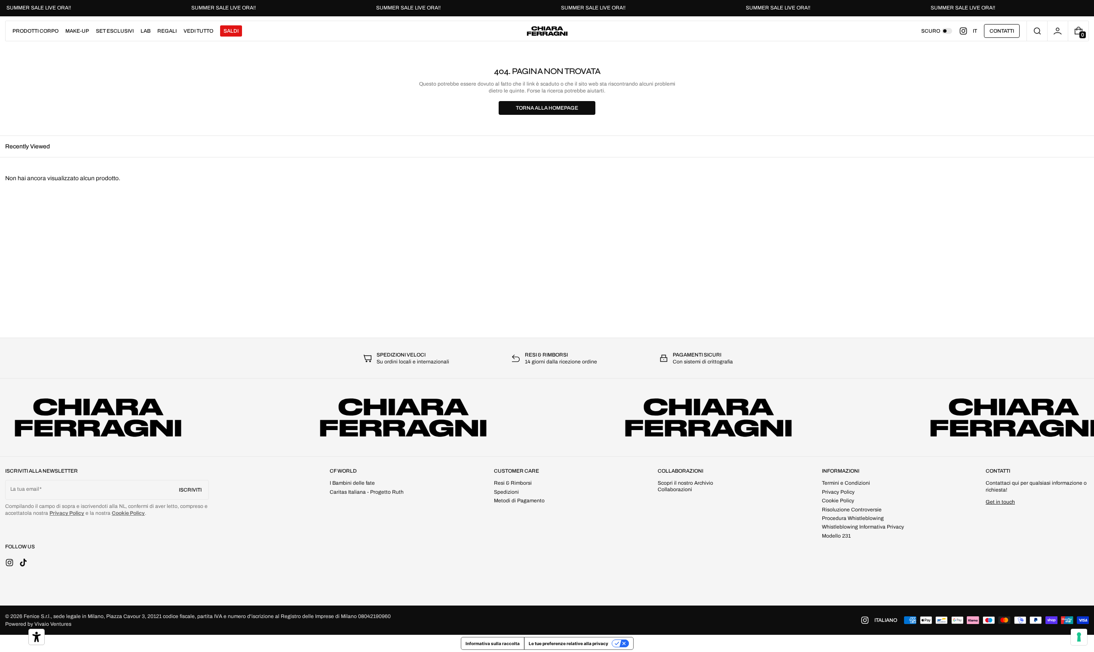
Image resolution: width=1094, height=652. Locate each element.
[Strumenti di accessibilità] (36, 637)
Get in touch (1000, 502)
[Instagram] (966, 31)
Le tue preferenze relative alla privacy (568, 643)
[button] (1037, 31)
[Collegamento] (547, 8)
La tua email (24, 489)
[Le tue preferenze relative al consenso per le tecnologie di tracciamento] (1079, 637)
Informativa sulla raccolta (493, 643)
